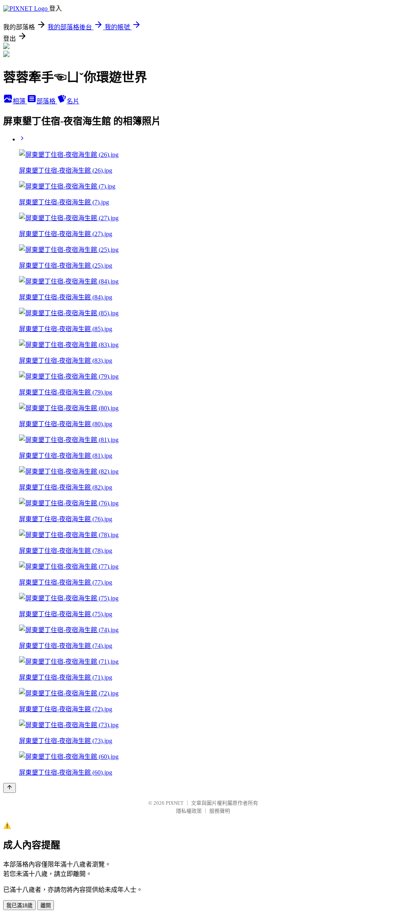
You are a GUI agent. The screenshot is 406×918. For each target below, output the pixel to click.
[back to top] (9, 788)
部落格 (46, 101)
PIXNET (175, 803)
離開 (45, 905)
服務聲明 (219, 811)
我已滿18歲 (19, 905)
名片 (73, 101)
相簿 (20, 101)
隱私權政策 (189, 811)
